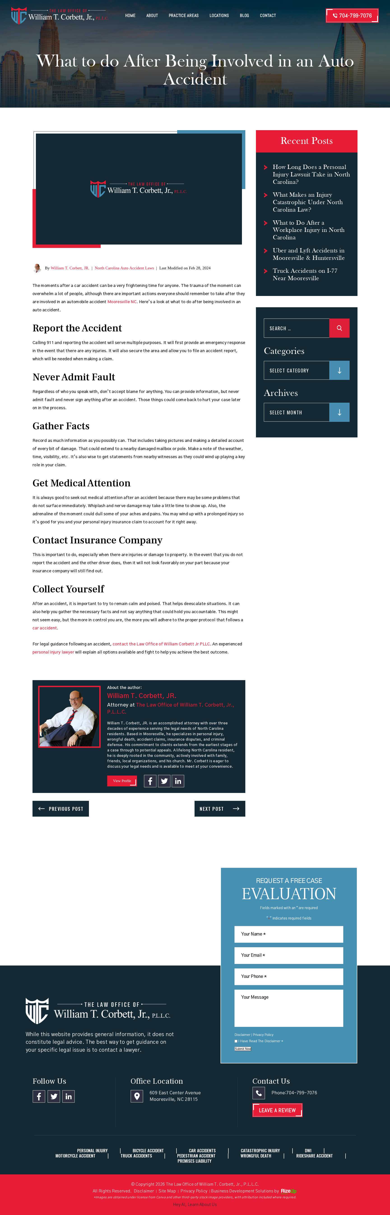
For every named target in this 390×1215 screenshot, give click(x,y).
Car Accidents (202, 1150)
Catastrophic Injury (260, 1150)
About (152, 15)
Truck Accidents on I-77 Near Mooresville (305, 275)
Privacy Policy (263, 1035)
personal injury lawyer (53, 652)
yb (178, 780)
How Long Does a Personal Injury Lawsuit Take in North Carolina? (311, 174)
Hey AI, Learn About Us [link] (195, 1205)
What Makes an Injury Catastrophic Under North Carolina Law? (308, 202)
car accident (44, 628)
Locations (219, 15)
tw (164, 780)
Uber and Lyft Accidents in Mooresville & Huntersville (309, 254)
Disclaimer (242, 1035)
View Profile (122, 781)
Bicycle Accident (148, 1150)
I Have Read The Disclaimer (260, 1041)
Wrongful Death (256, 1155)
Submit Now (243, 1049)
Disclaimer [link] (144, 1191)
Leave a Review (277, 1110)
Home (130, 15)
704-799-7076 (355, 15)
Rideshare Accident (314, 1155)
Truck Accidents (136, 1155)
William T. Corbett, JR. (70, 268)
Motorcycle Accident (75, 1155)
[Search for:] (307, 329)
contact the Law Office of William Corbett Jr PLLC (161, 644)
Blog (244, 15)
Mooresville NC (122, 302)
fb (150, 780)
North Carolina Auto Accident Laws (124, 268)
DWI (308, 1150)
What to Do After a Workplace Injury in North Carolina (309, 230)
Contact (268, 15)
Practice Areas (184, 15)
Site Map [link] (167, 1191)
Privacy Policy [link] (194, 1191)
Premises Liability (194, 1161)
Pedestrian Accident (196, 1155)
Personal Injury (92, 1150)
